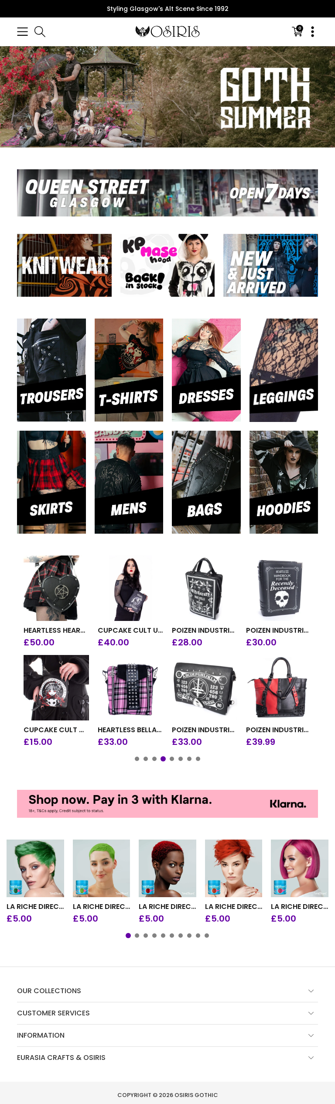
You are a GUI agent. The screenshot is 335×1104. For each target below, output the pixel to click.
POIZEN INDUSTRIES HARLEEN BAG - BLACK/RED (278, 730)
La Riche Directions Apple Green (35, 906)
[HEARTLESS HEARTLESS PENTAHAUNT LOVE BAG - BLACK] (56, 588)
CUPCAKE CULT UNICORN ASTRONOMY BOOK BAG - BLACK (130, 630)
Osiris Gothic (196, 1095)
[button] (22, 31)
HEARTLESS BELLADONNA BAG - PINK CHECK (130, 730)
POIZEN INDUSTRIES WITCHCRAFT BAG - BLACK (204, 630)
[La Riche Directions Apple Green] (35, 868)
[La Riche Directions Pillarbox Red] (167, 868)
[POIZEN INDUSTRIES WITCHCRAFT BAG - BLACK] (204, 588)
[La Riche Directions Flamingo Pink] (299, 868)
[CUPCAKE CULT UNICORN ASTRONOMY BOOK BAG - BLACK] (130, 588)
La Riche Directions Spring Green (101, 906)
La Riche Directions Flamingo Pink (299, 906)
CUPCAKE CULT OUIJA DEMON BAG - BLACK (56, 730)
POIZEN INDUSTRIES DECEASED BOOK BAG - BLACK (278, 630)
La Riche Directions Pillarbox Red (167, 906)
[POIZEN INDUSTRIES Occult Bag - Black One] (204, 687)
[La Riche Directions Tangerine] (234, 868)
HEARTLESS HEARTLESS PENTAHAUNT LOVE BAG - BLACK (56, 630)
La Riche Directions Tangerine (234, 906)
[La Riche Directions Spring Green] (101, 868)
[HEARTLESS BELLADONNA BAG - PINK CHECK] (130, 687)
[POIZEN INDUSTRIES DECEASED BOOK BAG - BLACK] (278, 588)
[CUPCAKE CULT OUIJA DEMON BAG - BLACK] (56, 687)
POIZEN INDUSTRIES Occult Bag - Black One (204, 730)
